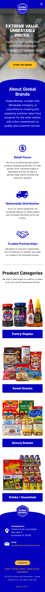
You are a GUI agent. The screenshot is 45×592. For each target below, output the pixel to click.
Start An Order (22, 65)
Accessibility (22, 571)
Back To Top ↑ (22, 587)
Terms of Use (33, 568)
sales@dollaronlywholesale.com (25, 545)
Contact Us (22, 563)
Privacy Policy (18, 568)
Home (7, 568)
